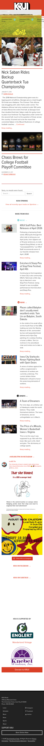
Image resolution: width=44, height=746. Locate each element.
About (4, 724)
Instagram (30, 708)
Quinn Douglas (8, 94)
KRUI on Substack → (22, 578)
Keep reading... (7, 128)
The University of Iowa (12, 739)
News (4, 717)
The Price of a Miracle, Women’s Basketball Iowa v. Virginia (31, 429)
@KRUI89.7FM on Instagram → (22, 457)
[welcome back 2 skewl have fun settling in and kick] (22, 534)
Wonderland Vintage (22, 642)
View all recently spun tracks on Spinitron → (22, 204)
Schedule (5, 711)
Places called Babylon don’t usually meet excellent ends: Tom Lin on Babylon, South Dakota (31, 313)
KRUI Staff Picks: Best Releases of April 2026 (31, 227)
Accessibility (31, 741)
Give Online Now (22, 732)
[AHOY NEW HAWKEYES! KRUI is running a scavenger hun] (22, 491)
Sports (5, 721)
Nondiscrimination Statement (18, 741)
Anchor (29, 714)
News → (23, 302)
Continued (20, 124)
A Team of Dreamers (30, 401)
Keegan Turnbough (9, 174)
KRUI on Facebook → (22, 566)
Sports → (23, 396)
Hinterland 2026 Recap (7, 20)
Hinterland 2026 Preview (24, 20)
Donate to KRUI (22, 669)
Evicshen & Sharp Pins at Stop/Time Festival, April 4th (31, 266)
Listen (4, 708)
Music (4, 714)
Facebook (30, 711)
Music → (23, 220)
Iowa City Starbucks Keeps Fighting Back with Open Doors (30, 359)
